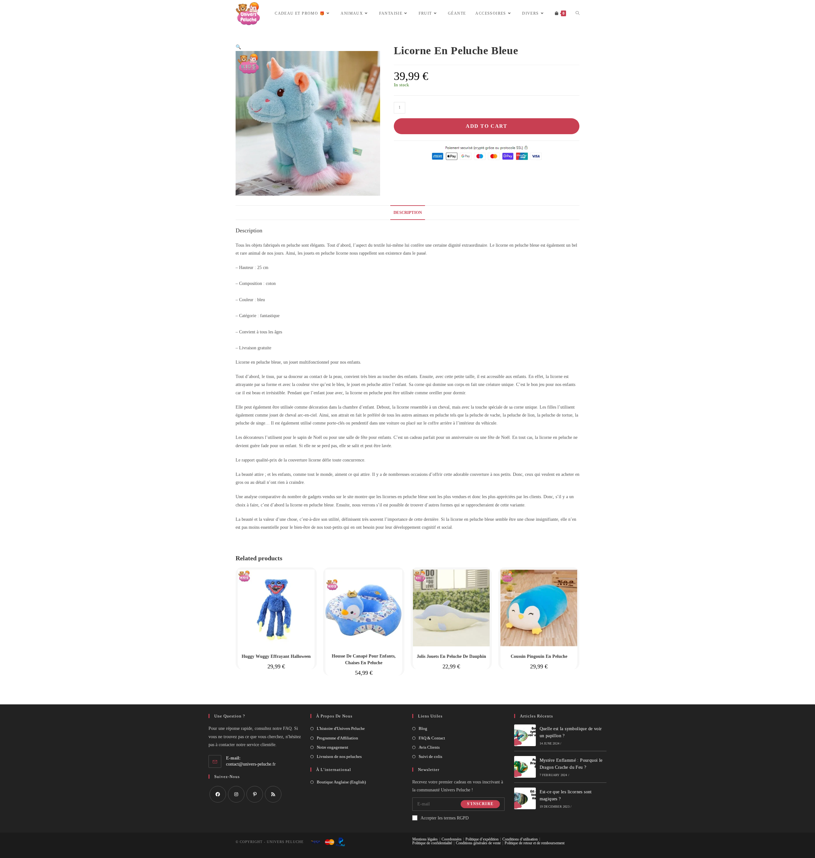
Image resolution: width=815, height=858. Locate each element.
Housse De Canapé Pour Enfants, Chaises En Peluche (364, 659)
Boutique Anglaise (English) (341, 782)
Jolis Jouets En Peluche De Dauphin (451, 656)
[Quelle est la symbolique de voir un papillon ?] (525, 735)
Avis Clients (429, 747)
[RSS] (273, 794)
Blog (423, 728)
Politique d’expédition (482, 839)
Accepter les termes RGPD (445, 818)
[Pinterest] (254, 794)
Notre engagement (332, 747)
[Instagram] (236, 794)
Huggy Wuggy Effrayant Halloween (276, 656)
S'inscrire (480, 804)
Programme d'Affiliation (337, 738)
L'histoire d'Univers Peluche (341, 728)
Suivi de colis (430, 756)
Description (407, 212)
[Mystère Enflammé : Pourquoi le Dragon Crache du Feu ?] (525, 767)
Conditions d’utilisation (520, 839)
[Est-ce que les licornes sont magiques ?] (525, 798)
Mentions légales (425, 839)
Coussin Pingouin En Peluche (539, 656)
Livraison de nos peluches (339, 756)
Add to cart (486, 126)
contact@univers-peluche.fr (251, 764)
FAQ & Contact (432, 738)
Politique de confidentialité (432, 843)
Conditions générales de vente (478, 843)
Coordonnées (452, 839)
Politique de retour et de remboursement (534, 843)
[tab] (407, 213)
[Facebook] (217, 794)
